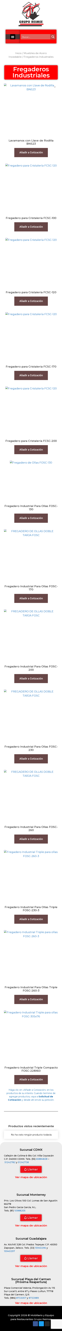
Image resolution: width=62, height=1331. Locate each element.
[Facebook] (35, 1323)
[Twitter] (41, 1323)
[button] (12, 36)
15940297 (9, 1251)
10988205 (19, 1210)
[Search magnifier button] (53, 36)
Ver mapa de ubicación (31, 1177)
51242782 (10, 1162)
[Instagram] (47, 1323)
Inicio (18, 53)
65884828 (41, 1159)
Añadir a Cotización (31, 152)
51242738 (23, 1162)
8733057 (21, 1297)
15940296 (40, 1247)
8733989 (34, 1297)
